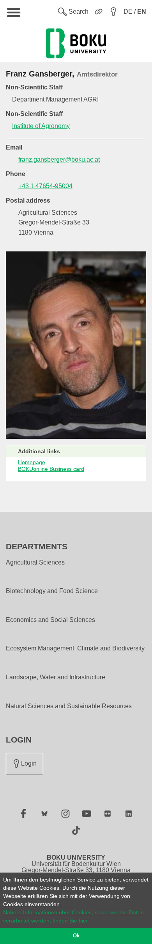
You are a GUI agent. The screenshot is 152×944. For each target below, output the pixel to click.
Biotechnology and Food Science (52, 591)
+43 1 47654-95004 (45, 186)
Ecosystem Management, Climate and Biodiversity (75, 648)
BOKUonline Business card (51, 469)
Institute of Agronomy (41, 126)
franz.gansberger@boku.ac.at (59, 159)
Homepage (31, 462)
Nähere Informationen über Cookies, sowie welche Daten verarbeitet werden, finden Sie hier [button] (73, 916)
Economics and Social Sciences (50, 620)
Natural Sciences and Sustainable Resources (69, 706)
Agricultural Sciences (35, 562)
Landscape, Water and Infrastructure (55, 677)
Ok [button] (76, 936)
